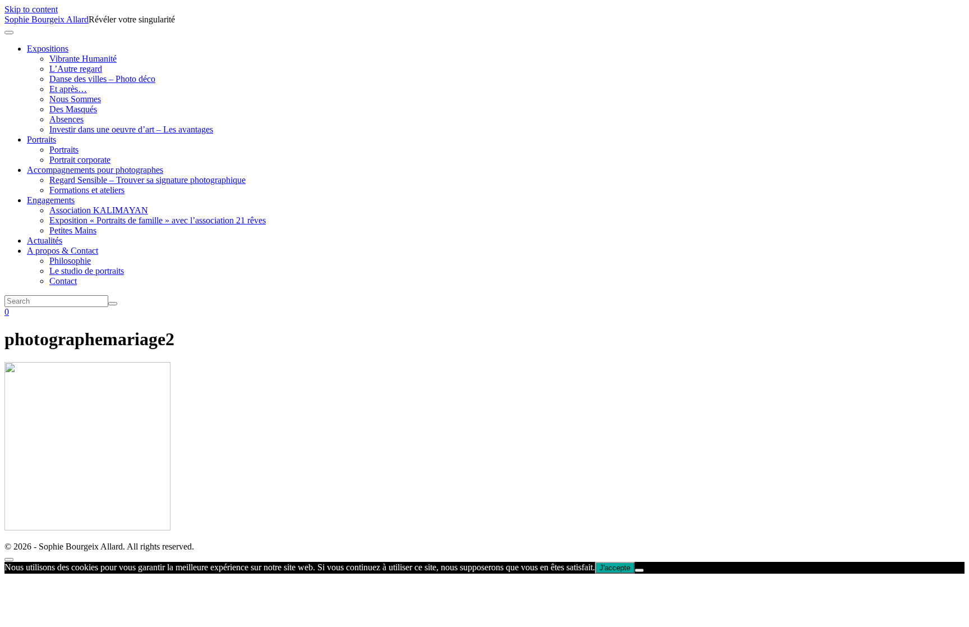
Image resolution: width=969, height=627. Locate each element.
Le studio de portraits (86, 271)
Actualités (44, 240)
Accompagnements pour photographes (95, 170)
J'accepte (614, 568)
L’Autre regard (75, 69)
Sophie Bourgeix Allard (46, 19)
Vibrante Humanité (83, 58)
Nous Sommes (75, 99)
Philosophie (70, 261)
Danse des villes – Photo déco (102, 79)
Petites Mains (72, 230)
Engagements (51, 200)
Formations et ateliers (86, 190)
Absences (66, 119)
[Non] (639, 570)
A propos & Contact (62, 250)
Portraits (41, 139)
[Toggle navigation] (8, 32)
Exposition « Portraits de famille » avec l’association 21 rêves (157, 220)
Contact (63, 281)
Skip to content (31, 9)
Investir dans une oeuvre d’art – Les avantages (131, 129)
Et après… (68, 89)
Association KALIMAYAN (98, 210)
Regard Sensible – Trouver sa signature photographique (147, 180)
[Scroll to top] (8, 559)
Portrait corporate (79, 159)
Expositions (47, 48)
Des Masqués (73, 109)
